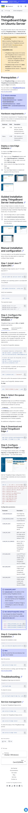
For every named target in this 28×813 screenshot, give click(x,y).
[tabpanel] (14, 416)
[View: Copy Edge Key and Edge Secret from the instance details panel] (14, 464)
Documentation (14, 770)
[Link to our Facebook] (14, 786)
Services (14, 777)
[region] (14, 277)
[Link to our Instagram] (17, 786)
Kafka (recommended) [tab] (16, 407)
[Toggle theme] (18, 6)
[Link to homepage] (9, 6)
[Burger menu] (25, 6)
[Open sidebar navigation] (2, 11)
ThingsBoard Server (17, 45)
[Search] (21, 6)
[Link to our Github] (7, 786)
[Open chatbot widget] (26, 810)
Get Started (14, 768)
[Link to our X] (22, 786)
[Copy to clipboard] (25, 277)
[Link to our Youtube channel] (9, 786)
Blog (14, 775)
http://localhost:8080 (6, 91)
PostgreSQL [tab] (5, 328)
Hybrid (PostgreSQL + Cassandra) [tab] (17, 328)
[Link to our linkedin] (19, 786)
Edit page (5, 748)
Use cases (14, 772)
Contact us (14, 779)
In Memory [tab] (5, 407)
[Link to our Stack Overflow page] (12, 786)
